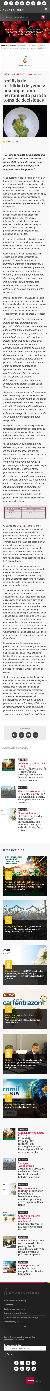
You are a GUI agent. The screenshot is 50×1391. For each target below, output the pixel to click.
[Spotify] (44, 3)
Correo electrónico (13, 1345)
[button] (14, 735)
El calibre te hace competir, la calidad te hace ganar (21, 1105)
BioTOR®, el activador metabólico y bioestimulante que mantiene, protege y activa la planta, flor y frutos (30, 823)
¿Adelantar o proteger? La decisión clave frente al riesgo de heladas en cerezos (31, 798)
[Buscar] (43, 17)
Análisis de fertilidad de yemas (17, 74)
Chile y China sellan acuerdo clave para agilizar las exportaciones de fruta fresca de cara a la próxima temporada (23, 1063)
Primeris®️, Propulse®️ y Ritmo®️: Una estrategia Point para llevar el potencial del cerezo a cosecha (32, 774)
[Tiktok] (39, 3)
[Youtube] (28, 3)
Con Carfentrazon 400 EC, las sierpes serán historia (22, 1021)
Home (4, 46)
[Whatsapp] (33, 3)
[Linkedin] (17, 3)
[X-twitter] (6, 3)
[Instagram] (22, 3)
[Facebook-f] (11, 3)
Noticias (12, 46)
